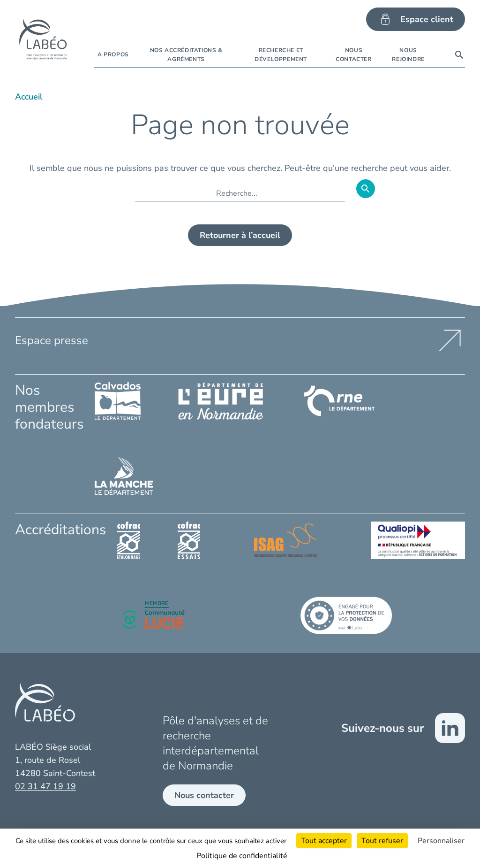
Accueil (29, 96)
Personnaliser (441, 841)
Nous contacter (204, 795)
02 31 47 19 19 (45, 786)
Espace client (426, 19)
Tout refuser (382, 841)
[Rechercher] (459, 55)
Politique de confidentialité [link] (241, 856)
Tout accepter (324, 841)
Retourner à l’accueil (240, 235)
